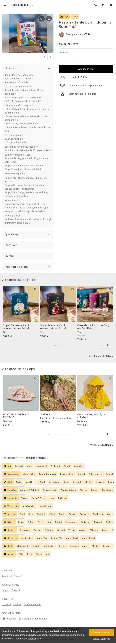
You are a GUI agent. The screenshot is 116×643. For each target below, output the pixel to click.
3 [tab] (9, 57)
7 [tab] (67, 434)
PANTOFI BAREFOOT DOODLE (16, 416)
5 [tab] (15, 57)
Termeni (6, 604)
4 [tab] (12, 57)
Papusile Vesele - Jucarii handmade (56, 418)
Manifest (7, 576)
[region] (58, 467)
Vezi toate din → (102, 445)
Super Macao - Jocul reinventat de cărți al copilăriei (53, 327)
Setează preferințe (101, 639)
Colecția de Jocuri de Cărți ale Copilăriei (93, 327)
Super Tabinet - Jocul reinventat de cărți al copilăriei (16, 327)
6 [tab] (64, 434)
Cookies (17, 604)
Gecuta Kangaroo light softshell (91, 416)
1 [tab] (3, 57)
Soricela (45, 414)
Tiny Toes (7, 421)
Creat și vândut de (78, 34)
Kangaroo (82, 421)
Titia (5, 332)
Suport (5, 590)
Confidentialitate (32, 604)
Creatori (15, 590)
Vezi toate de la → (101, 356)
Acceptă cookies (101, 632)
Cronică (18, 576)
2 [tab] (6, 57)
